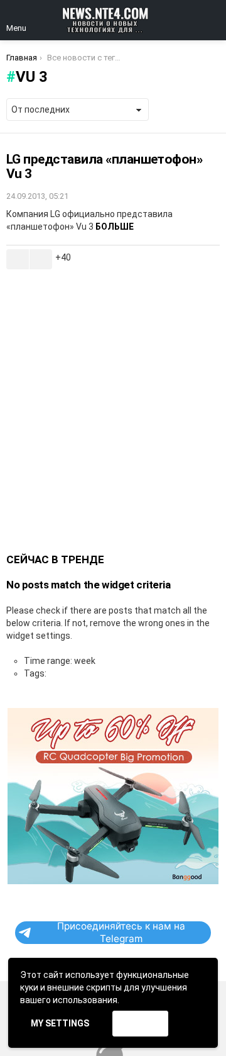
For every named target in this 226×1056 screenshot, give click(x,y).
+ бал (17, 259)
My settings (60, 1023)
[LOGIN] (212, 20)
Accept (140, 1024)
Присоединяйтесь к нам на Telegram (121, 932)
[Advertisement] (113, 411)
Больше (114, 227)
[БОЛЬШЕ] (210, 259)
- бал (41, 259)
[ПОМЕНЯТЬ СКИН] (190, 20)
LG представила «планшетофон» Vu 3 (104, 167)
